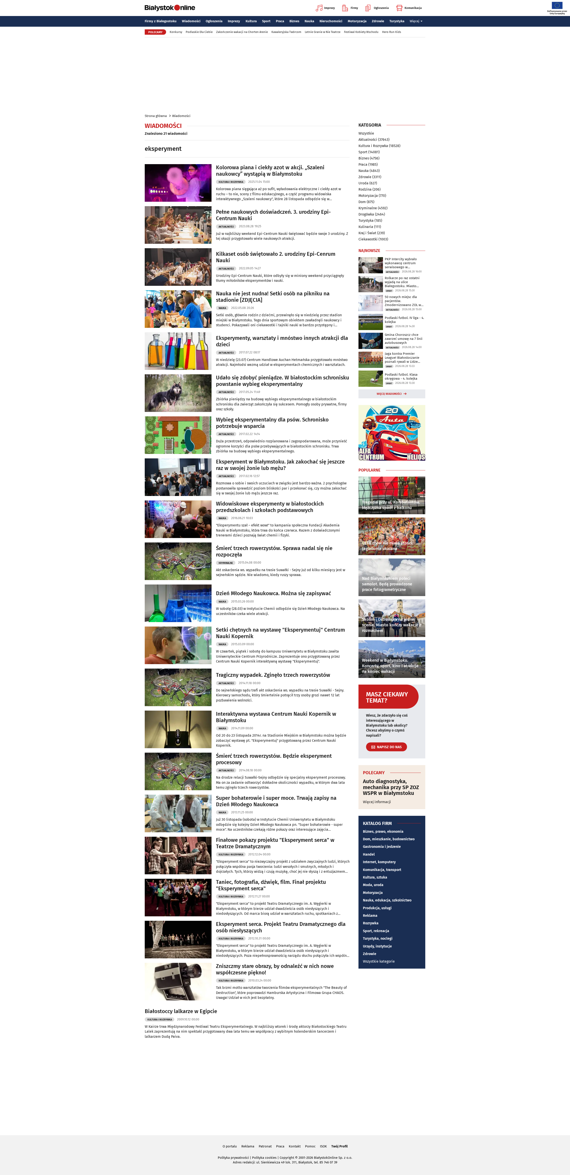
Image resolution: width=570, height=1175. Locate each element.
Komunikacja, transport (382, 870)
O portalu (230, 1146)
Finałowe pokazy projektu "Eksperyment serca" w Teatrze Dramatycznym (275, 843)
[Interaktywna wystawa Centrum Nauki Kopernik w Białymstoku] (178, 729)
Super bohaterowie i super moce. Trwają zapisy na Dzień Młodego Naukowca (276, 801)
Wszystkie (366, 133)
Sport (266, 21)
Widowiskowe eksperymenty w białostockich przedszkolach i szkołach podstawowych (270, 507)
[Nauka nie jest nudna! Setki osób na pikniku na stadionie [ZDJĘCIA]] (178, 309)
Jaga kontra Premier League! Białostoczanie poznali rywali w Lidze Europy (402, 358)
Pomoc (310, 1146)
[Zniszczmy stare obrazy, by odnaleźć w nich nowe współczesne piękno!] (178, 981)
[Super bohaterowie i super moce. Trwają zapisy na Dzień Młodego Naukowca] (178, 813)
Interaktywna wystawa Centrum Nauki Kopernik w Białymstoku (276, 717)
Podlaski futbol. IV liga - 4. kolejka (404, 320)
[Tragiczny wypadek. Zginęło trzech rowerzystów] (178, 687)
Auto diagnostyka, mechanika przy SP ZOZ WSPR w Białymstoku (391, 787)
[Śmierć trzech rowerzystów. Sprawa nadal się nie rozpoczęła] (178, 561)
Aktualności (226, 226)
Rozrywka (371, 923)
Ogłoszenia (381, 8)
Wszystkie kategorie (379, 961)
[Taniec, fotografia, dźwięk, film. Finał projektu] (178, 897)
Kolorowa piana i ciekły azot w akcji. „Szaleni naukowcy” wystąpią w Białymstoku (270, 170)
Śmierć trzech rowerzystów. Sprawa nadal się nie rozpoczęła (274, 551)
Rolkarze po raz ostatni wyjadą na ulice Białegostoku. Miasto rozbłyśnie (402, 282)
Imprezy (329, 8)
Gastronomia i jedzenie (382, 846)
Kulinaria (365, 227)
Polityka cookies (264, 1158)
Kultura (251, 21)
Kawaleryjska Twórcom (286, 31)
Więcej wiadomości (389, 393)
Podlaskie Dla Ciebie (199, 31)
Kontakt (295, 1146)
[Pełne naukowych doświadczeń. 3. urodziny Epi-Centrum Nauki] (178, 225)
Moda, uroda (373, 885)
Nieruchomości (331, 21)
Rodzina (365, 189)
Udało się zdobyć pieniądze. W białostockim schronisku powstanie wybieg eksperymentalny (282, 381)
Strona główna (156, 116)
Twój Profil (339, 1146)
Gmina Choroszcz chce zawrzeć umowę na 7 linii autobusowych (403, 339)
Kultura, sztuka (375, 877)
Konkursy (176, 31)
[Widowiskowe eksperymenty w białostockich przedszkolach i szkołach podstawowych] (178, 519)
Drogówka (366, 214)
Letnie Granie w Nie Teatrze (322, 31)
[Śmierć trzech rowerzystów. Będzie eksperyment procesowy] (178, 771)
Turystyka (396, 21)
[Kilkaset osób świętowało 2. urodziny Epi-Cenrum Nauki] (178, 267)
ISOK (323, 1146)
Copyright (287, 1158)
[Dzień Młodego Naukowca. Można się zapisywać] (178, 603)
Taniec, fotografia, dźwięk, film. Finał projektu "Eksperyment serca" (271, 885)
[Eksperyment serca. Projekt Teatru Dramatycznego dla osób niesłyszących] (178, 939)
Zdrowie (378, 21)
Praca (280, 21)
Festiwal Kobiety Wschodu (361, 31)
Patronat (265, 1146)
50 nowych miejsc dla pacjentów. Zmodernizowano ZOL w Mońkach (403, 301)
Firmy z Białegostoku (161, 21)
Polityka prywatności (233, 1158)
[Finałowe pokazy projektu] (178, 855)
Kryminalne (226, 563)
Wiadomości (191, 21)
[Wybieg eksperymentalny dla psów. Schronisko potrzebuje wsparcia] (178, 435)
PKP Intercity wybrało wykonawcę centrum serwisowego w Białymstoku (401, 263)
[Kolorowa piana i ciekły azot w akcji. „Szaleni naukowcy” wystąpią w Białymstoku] (178, 183)
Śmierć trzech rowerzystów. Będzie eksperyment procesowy (274, 759)
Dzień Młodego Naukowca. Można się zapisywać (273, 593)
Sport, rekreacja (376, 931)
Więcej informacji (377, 802)
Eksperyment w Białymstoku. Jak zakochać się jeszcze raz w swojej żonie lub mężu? (280, 465)
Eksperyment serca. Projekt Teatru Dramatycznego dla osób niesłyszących (281, 927)
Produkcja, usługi (377, 908)
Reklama (370, 915)
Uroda (363, 183)
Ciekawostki (368, 239)
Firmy (354, 8)
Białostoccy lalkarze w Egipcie (181, 1011)
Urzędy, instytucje (377, 946)
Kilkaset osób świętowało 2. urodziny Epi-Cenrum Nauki (275, 257)
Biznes (294, 21)
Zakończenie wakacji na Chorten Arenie (242, 31)
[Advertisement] (285, 75)
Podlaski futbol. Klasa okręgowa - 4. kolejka (401, 377)
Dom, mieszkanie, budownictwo (389, 839)
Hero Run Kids (391, 31)
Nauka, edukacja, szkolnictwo (387, 900)
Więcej (414, 21)
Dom (362, 202)
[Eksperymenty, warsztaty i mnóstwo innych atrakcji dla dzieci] (178, 351)
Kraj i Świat (367, 233)
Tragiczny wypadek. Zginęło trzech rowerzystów (273, 675)
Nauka (309, 21)
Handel (369, 854)
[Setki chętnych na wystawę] (178, 645)
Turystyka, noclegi (378, 938)
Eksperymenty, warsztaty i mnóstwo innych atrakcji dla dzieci (282, 341)
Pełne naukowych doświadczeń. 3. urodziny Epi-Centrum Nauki (273, 215)
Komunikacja (413, 8)
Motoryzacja (357, 21)
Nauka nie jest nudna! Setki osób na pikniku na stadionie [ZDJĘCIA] (273, 296)
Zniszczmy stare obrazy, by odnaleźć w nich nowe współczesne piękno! (275, 969)
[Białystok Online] (170, 8)
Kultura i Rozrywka (231, 182)
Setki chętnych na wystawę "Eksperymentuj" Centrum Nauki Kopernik (280, 633)
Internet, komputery (379, 862)
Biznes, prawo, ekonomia (383, 831)
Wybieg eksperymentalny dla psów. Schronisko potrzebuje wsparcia (272, 423)
